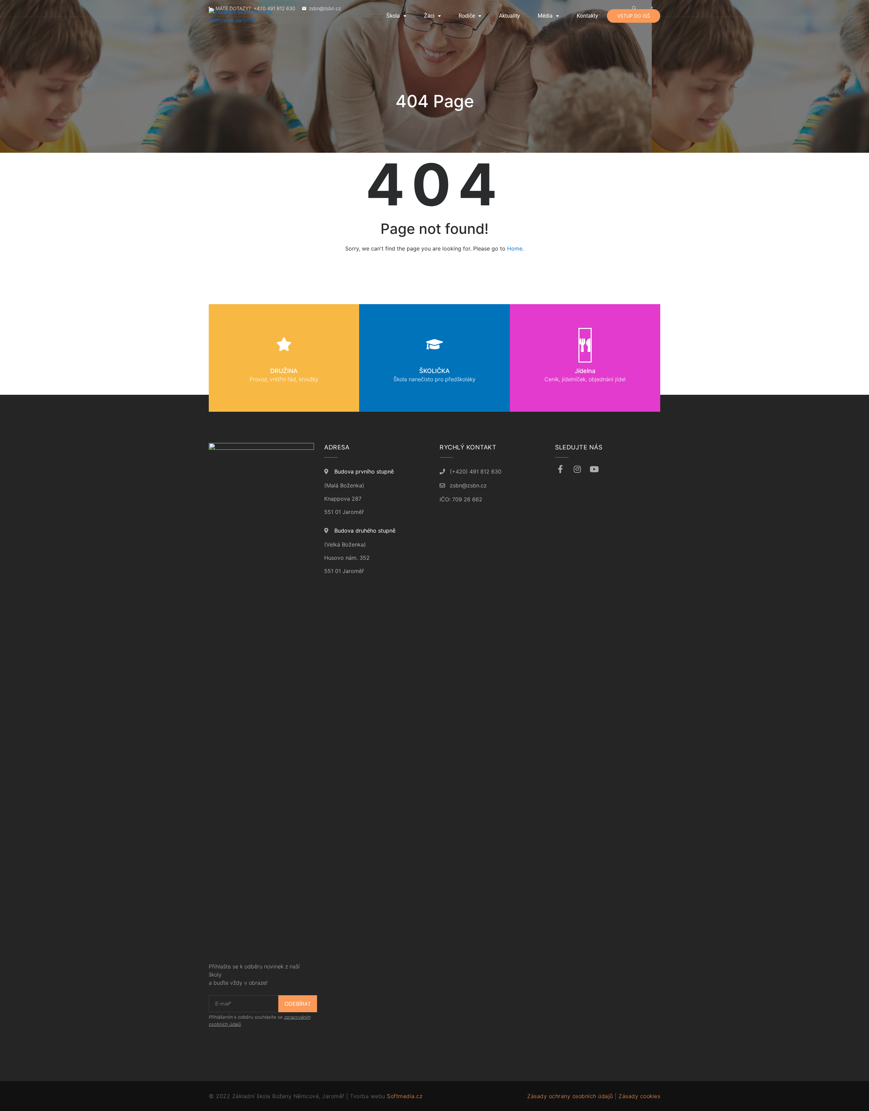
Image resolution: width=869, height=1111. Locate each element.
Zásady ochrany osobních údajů (570, 1096)
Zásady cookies (639, 1096)
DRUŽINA (284, 370)
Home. (515, 248)
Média (545, 16)
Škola (393, 16)
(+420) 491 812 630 (475, 471)
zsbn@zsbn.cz (468, 485)
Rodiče (467, 16)
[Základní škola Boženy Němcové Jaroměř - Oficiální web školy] (253, 16)
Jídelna (585, 370)
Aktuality (509, 16)
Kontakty (587, 16)
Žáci (429, 16)
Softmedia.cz (404, 1096)
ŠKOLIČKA (434, 370)
